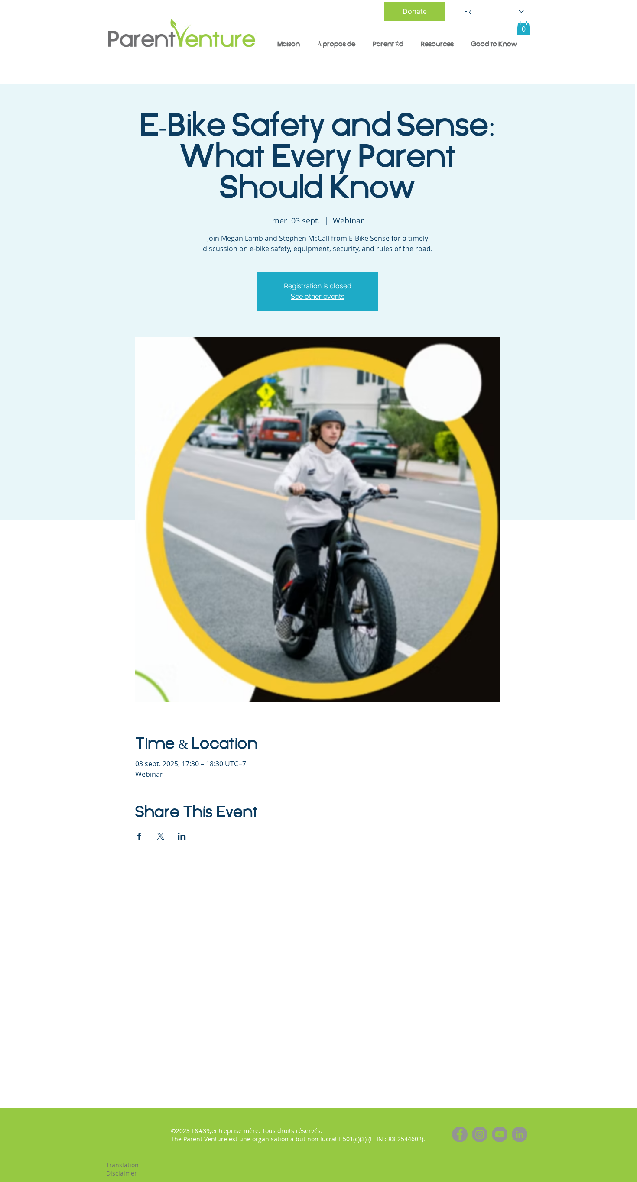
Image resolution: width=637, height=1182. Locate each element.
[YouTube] (499, 1134)
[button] (523, 26)
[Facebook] (460, 1134)
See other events (317, 296)
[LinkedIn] (519, 1134)
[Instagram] (480, 1134)
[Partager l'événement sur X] (160, 836)
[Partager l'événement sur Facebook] (139, 836)
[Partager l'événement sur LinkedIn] (182, 836)
